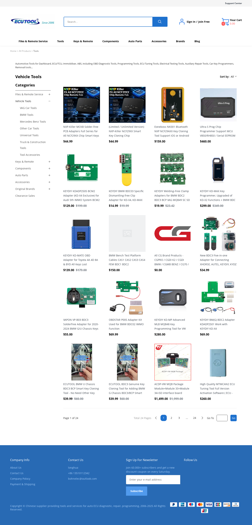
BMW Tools (26, 115)
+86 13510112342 (78, 473)
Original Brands (25, 189)
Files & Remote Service (29, 94)
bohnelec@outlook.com (82, 478)
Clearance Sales (25, 195)
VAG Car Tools (28, 108)
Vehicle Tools (23, 101)
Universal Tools (29, 135)
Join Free (204, 21)
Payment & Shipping (22, 484)
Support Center (233, 3)
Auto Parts (21, 175)
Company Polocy (20, 478)
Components (23, 168)
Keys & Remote (24, 161)
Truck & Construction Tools (33, 145)
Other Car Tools (29, 128)
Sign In (191, 21)
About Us (15, 467)
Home (13, 51)
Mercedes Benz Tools (33, 121)
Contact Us (16, 473)
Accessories (22, 182)
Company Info (20, 460)
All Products (25, 51)
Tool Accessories (30, 155)
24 (194, 418)
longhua (73, 467)
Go (233, 418)
